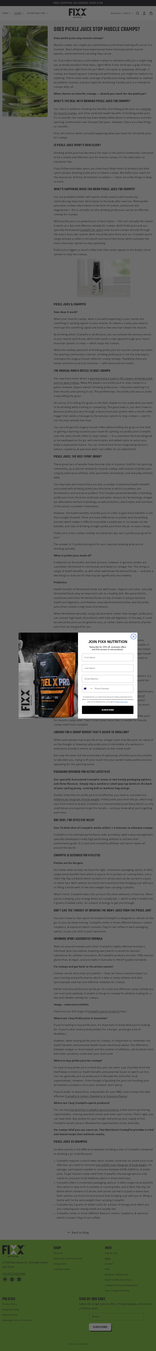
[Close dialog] (133, 636)
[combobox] (87, 688)
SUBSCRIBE (108, 710)
